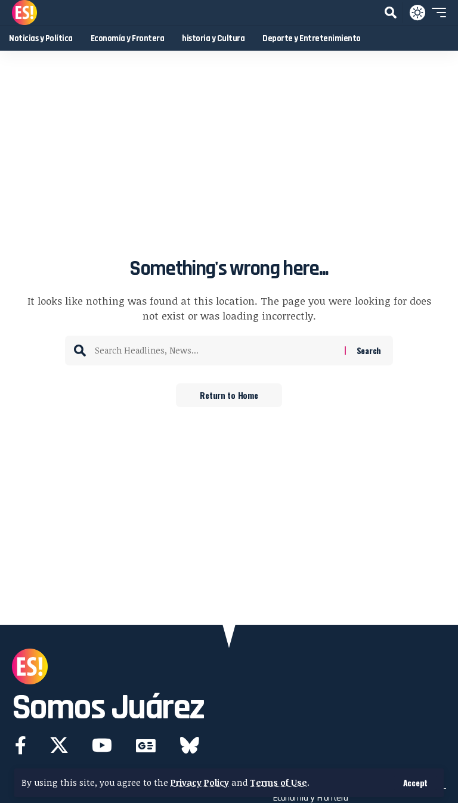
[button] (415, 783)
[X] (59, 745)
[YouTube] (102, 745)
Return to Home (229, 395)
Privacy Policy (200, 782)
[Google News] (146, 745)
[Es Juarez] (24, 12)
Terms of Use (278, 782)
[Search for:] (215, 350)
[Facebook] (20, 745)
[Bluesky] (190, 745)
